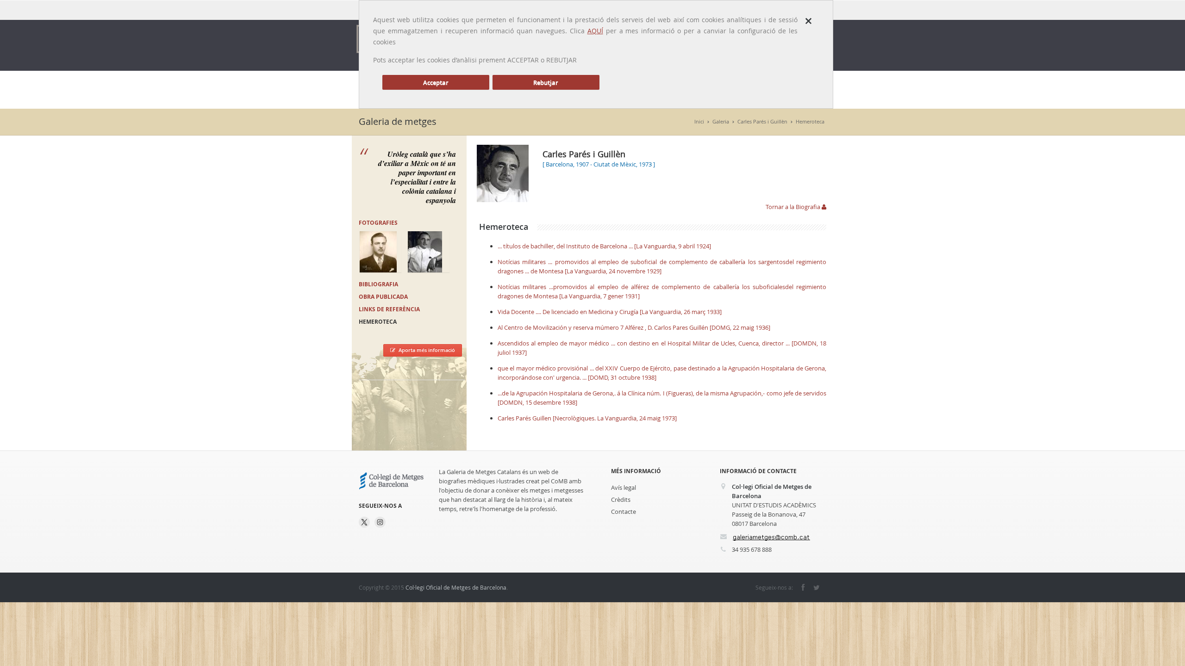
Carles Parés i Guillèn (762, 121)
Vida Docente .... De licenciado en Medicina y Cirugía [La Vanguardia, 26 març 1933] (610, 312)
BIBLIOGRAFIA (378, 284)
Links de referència (389, 309)
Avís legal (623, 487)
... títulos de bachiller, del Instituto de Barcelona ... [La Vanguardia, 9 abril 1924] (604, 246)
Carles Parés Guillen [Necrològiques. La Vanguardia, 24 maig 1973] (587, 418)
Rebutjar (545, 82)
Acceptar (436, 82)
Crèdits (620, 499)
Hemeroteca (810, 121)
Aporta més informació (427, 349)
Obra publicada (383, 297)
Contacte (623, 511)
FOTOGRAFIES (378, 223)
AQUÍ (595, 30)
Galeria (720, 121)
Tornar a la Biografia (794, 207)
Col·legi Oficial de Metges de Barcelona (455, 587)
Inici (699, 121)
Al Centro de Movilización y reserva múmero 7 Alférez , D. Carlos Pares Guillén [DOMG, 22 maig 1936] (634, 327)
